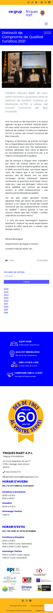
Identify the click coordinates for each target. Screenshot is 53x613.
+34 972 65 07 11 (13, 472)
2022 (6, 301)
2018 (6, 312)
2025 (6, 292)
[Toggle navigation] (46, 24)
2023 (6, 298)
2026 (6, 289)
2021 (6, 303)
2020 (6, 306)
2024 (6, 295)
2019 (6, 309)
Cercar (26, 282)
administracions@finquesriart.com (22, 476)
